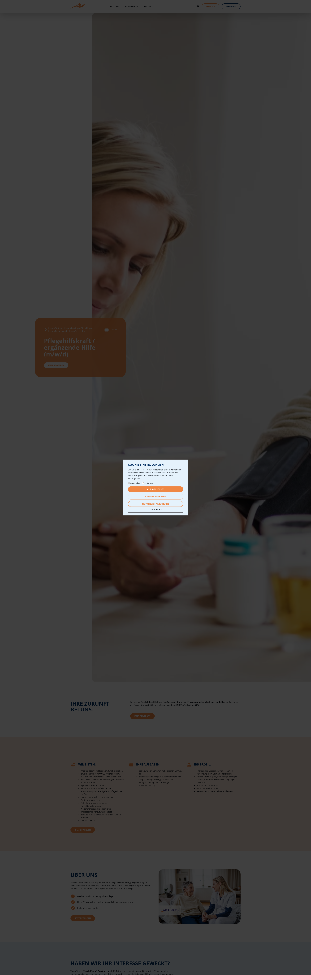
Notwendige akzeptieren (155, 504)
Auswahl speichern (155, 496)
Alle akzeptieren (155, 489)
